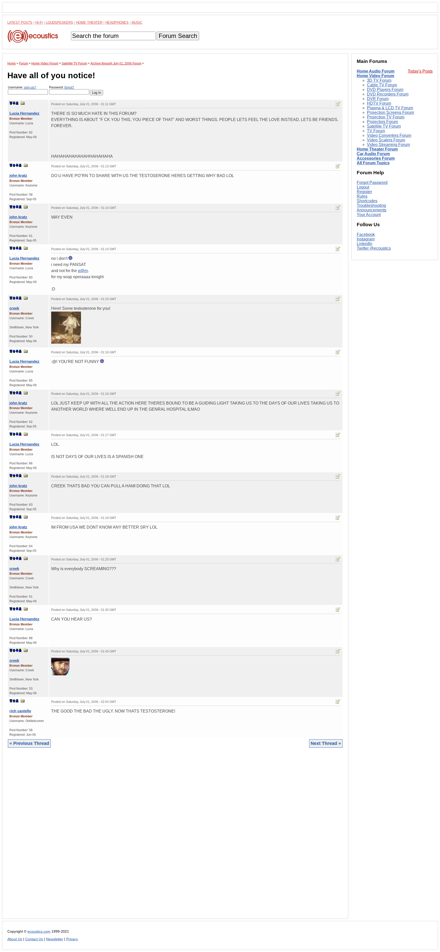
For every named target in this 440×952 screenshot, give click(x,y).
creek (14, 308)
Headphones (117, 22)
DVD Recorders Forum (387, 94)
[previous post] (14, 165)
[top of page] (10, 103)
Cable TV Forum (382, 85)
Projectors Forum (382, 121)
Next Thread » (326, 743)
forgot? (69, 87)
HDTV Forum (379, 103)
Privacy (72, 939)
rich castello (20, 711)
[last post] (17, 103)
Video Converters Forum (389, 135)
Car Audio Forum (373, 154)
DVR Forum (378, 99)
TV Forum (376, 131)
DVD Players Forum (385, 89)
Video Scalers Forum (386, 140)
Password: (61, 87)
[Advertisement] (160, 837)
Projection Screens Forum (390, 112)
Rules (362, 196)
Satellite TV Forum (384, 126)
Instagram (366, 239)
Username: (22, 87)
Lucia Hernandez (24, 113)
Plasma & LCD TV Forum (390, 108)
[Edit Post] (337, 104)
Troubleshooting (371, 205)
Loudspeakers (59, 22)
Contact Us (34, 939)
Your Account (369, 214)
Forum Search (178, 35)
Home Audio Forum (375, 71)
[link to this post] (22, 103)
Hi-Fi (39, 22)
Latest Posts (19, 22)
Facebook (366, 234)
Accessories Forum (376, 158)
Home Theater (89, 22)
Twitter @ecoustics (374, 248)
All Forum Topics (373, 163)
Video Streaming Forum (388, 144)
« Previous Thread (29, 743)
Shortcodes (367, 201)
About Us (14, 939)
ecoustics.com (39, 931)
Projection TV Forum (385, 117)
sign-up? (30, 87)
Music (137, 22)
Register (364, 192)
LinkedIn (364, 244)
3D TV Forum (379, 80)
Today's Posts (420, 71)
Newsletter (54, 939)
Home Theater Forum (377, 149)
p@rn (83, 271)
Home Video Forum (375, 76)
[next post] (14, 103)
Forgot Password (372, 182)
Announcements (371, 210)
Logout (363, 187)
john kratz (18, 175)
